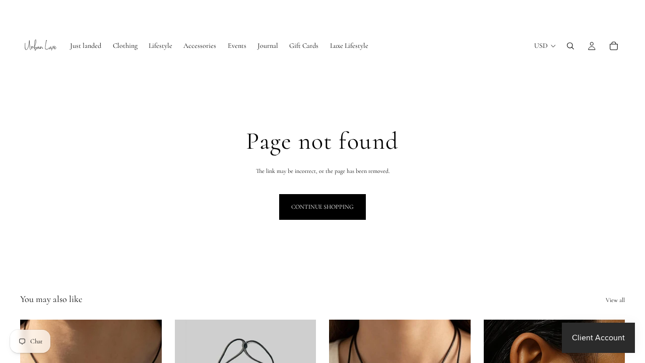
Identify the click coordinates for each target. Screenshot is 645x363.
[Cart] (614, 46)
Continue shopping (322, 206)
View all (615, 300)
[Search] (570, 46)
